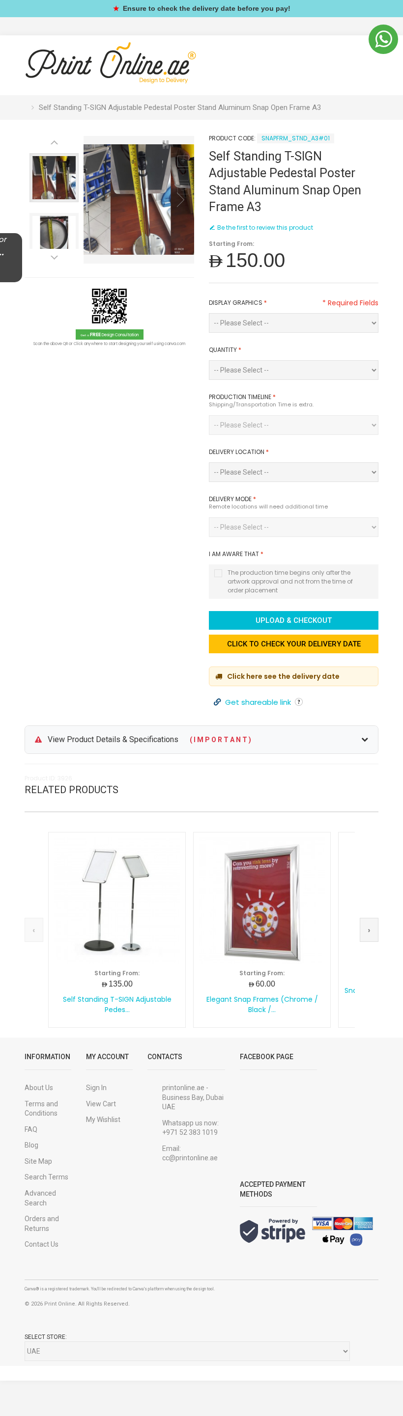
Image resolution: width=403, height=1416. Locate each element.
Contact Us (41, 1244)
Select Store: (46, 1337)
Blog (31, 1145)
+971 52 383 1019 (190, 1132)
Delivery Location (239, 452)
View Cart (101, 1104)
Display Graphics (238, 302)
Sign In (96, 1088)
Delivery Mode (232, 499)
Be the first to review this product (265, 227)
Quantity (225, 350)
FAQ (31, 1129)
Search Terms (46, 1177)
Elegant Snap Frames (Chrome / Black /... (262, 1004)
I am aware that (236, 554)
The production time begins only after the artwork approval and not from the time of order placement (290, 581)
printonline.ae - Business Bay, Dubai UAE (193, 1097)
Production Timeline (242, 397)
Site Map (38, 1161)
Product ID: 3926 (48, 778)
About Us (39, 1088)
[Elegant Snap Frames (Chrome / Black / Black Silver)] (262, 900)
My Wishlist (103, 1119)
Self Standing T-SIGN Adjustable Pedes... (117, 1004)
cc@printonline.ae (190, 1158)
